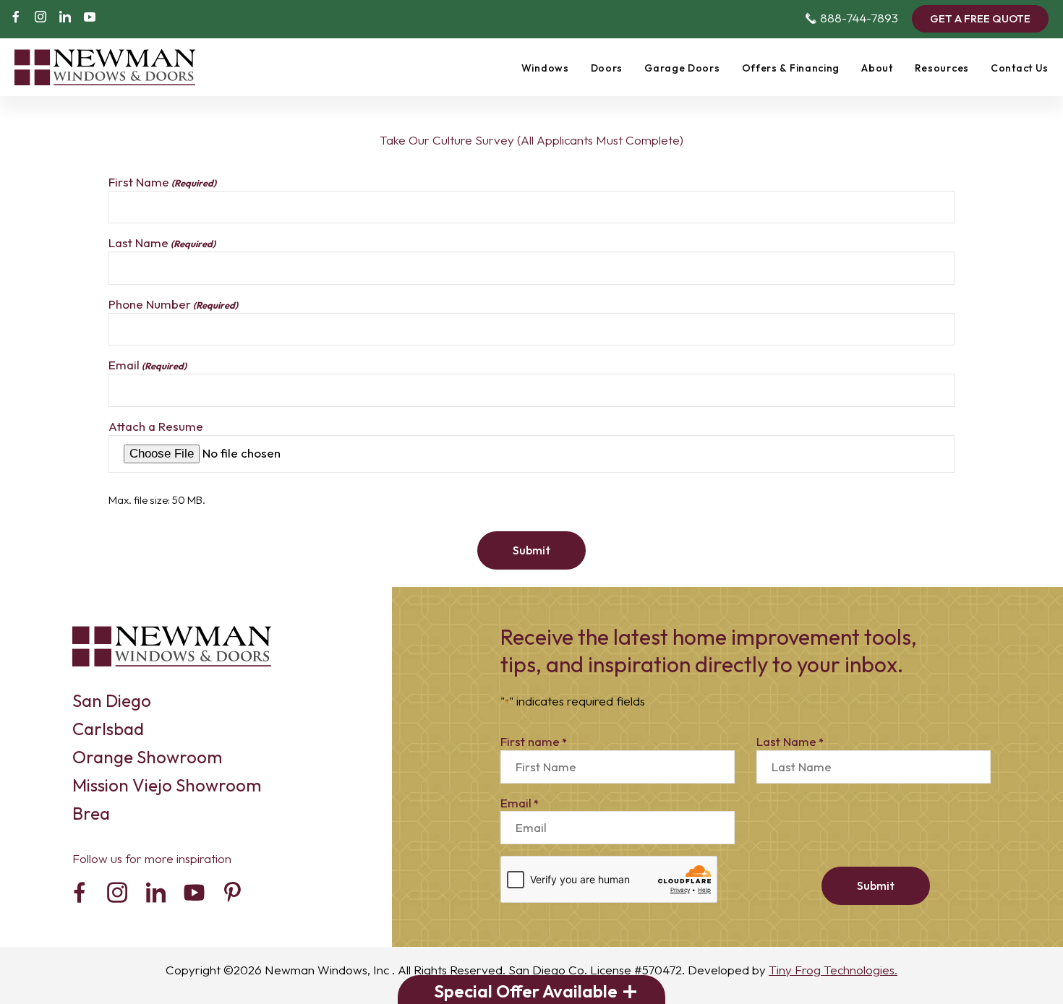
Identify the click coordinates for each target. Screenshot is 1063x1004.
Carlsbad (108, 728)
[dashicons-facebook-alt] (16, 18)
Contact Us (1020, 67)
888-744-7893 (851, 17)
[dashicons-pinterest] (232, 895)
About (877, 67)
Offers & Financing (791, 67)
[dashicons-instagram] (40, 18)
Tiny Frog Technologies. (833, 969)
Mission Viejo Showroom (166, 785)
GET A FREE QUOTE (980, 18)
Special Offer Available (526, 991)
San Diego (111, 700)
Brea (91, 813)
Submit (531, 550)
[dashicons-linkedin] (65, 18)
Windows (545, 67)
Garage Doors (682, 67)
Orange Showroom (147, 757)
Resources (942, 67)
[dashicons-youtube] (89, 18)
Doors (607, 67)
